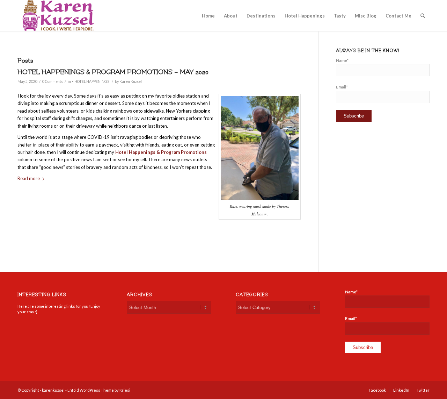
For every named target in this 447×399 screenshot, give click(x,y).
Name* (342, 60)
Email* (342, 87)
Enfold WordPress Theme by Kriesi (98, 390)
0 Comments (52, 81)
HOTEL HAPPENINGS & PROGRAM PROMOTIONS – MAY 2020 (112, 72)
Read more (28, 178)
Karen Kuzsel (130, 81)
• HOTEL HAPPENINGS (90, 81)
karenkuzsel (53, 390)
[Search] (423, 15)
